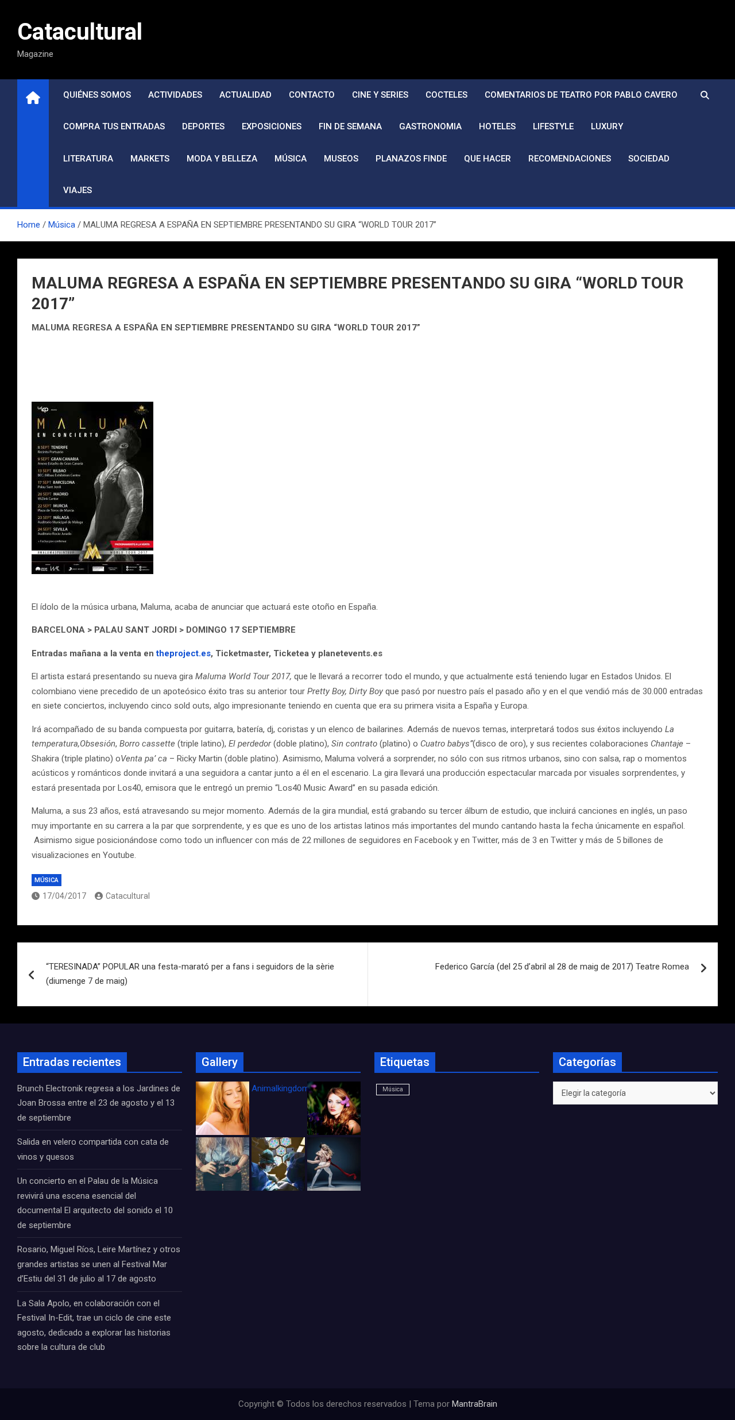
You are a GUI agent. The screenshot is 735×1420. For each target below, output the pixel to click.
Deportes (203, 126)
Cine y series (380, 95)
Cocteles (446, 95)
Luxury (607, 126)
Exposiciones (271, 126)
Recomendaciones (569, 158)
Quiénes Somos (97, 95)
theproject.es (183, 653)
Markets (149, 158)
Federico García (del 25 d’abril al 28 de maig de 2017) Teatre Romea (562, 966)
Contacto (312, 95)
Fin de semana (350, 126)
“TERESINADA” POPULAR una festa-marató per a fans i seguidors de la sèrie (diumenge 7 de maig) (190, 974)
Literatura (88, 158)
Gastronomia (430, 126)
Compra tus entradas (114, 126)
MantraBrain (474, 1404)
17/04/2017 (64, 896)
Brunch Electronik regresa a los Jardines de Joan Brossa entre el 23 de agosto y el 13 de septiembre (98, 1103)
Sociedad (649, 158)
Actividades (175, 95)
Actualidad (245, 95)
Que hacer (487, 158)
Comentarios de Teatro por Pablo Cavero (581, 95)
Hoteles (497, 126)
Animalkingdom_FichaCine (301, 1088)
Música (290, 158)
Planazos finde (411, 158)
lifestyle (553, 126)
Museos (341, 158)
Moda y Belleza (222, 158)
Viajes (77, 190)
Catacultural (79, 31)
